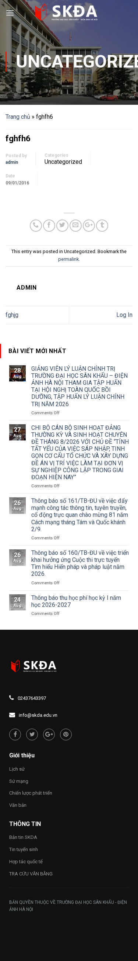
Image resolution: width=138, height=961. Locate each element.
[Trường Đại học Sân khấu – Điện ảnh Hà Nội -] (69, 13)
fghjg (12, 314)
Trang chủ (18, 116)
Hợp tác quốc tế (26, 861)
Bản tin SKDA (23, 837)
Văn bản (17, 805)
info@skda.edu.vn (38, 715)
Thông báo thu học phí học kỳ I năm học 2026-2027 (76, 601)
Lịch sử (17, 769)
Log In (124, 314)
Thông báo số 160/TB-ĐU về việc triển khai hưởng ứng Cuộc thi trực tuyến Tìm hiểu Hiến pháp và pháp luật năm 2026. (80, 563)
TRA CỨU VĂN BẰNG (31, 874)
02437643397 (32, 698)
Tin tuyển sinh (23, 849)
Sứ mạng (18, 781)
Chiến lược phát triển (30, 793)
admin (12, 162)
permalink (68, 259)
